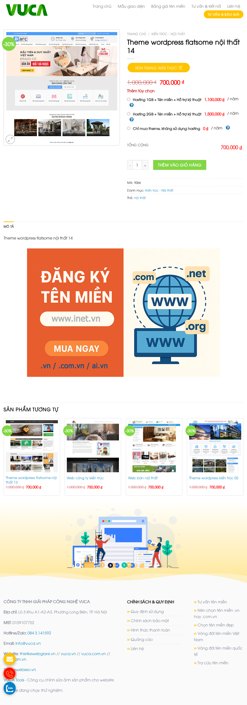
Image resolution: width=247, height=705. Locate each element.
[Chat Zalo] (10, 688)
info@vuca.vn (28, 643)
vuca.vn (68, 653)
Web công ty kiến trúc (85, 478)
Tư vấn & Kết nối (206, 6)
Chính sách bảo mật (150, 620)
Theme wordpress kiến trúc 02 (213, 478)
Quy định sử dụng (147, 611)
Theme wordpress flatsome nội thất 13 (31, 479)
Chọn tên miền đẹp (216, 624)
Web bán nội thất (143, 478)
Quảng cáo (142, 639)
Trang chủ (102, 6)
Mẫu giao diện (131, 6)
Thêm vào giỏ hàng (179, 164)
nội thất (140, 197)
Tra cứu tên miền (213, 662)
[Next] (243, 459)
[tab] (9, 226)
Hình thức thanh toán (150, 629)
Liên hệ (233, 6)
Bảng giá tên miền (168, 6)
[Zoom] (10, 139)
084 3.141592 (39, 632)
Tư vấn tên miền (212, 601)
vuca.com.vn (93, 653)
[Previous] (3, 459)
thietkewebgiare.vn (37, 653)
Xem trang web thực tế (158, 67)
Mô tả (9, 226)
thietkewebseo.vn (20, 669)
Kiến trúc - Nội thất (168, 33)
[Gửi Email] (10, 659)
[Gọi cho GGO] (10, 673)
